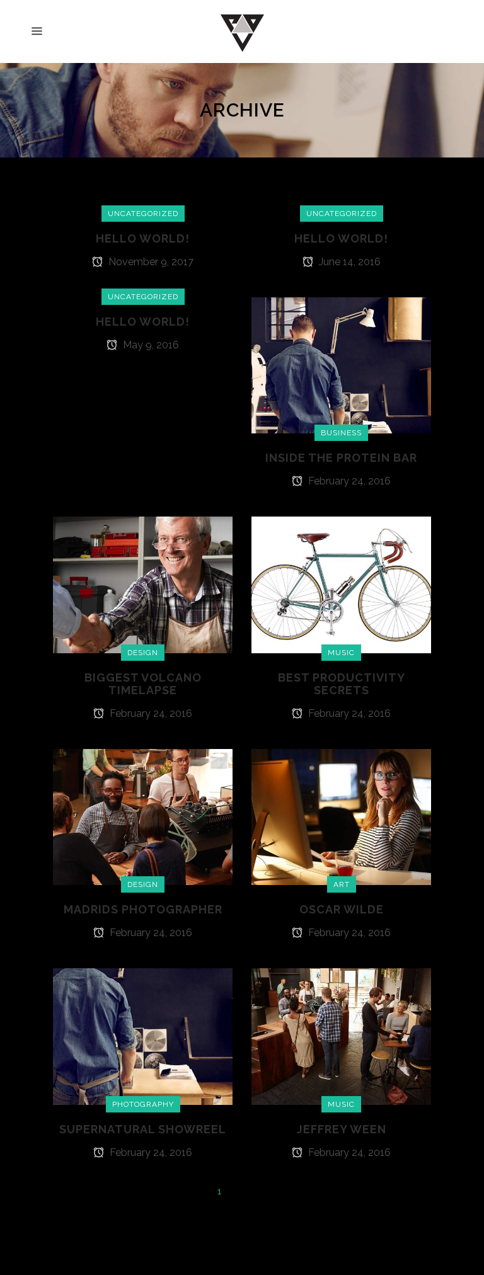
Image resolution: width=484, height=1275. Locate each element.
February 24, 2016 (348, 481)
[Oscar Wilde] (341, 816)
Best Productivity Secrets (341, 684)
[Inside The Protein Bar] (341, 365)
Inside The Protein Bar (341, 457)
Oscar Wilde (341, 909)
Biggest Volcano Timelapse (143, 684)
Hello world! (143, 238)
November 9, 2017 (149, 262)
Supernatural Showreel (142, 1129)
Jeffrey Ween (341, 1129)
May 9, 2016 (149, 345)
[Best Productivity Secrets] (341, 584)
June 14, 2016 (348, 262)
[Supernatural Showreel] (143, 1036)
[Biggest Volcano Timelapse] (143, 584)
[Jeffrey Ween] (341, 1036)
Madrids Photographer (143, 909)
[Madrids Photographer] (143, 816)
